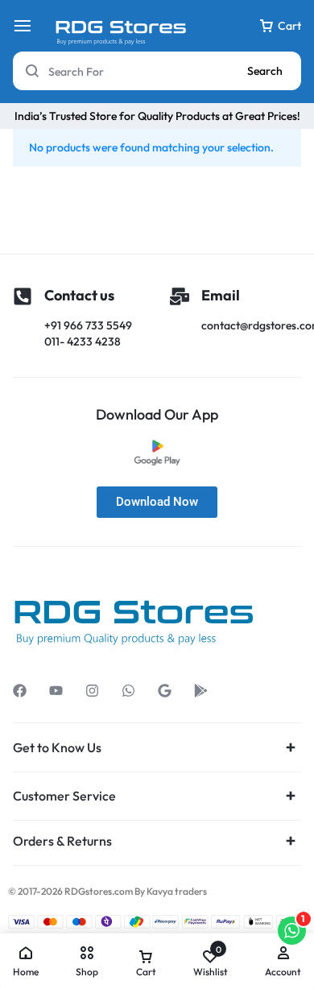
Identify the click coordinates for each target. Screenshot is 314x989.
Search (265, 71)
